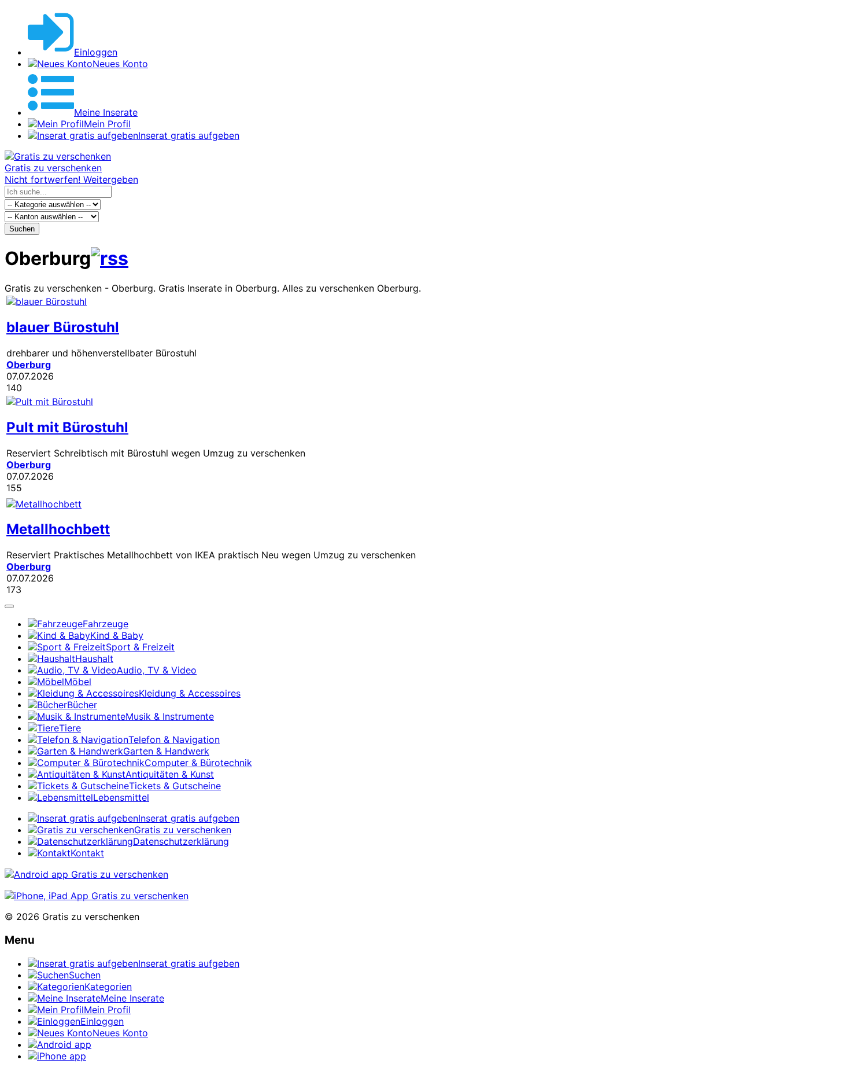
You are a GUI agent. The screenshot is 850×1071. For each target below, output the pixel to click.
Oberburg (28, 364)
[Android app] (86, 874)
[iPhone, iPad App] (97, 895)
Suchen (22, 228)
